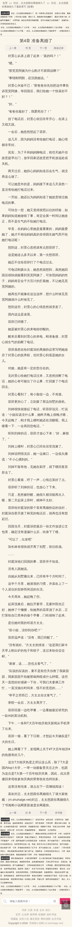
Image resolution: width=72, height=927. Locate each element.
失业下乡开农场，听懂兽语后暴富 (45, 868)
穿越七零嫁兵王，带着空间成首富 (38, 837)
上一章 (12, 48)
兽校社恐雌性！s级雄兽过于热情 (44, 875)
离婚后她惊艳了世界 (24, 854)
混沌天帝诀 (39, 819)
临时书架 (51, 914)
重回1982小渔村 (61, 823)
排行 (47, 910)
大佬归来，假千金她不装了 (49, 840)
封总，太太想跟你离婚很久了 (29, 3)
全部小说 (24, 918)
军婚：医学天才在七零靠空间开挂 (45, 844)
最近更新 (35, 918)
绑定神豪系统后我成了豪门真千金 (20, 851)
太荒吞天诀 (59, 819)
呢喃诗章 (42, 830)
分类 (30, 910)
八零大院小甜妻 (20, 17)
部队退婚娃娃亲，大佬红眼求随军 (24, 858)
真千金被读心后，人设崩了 (49, 847)
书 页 (28, 48)
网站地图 (46, 918)
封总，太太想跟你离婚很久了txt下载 (47, 886)
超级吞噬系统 (18, 823)
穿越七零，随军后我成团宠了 (48, 879)
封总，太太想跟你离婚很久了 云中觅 (15, 27)
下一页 (43, 48)
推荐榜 (33, 914)
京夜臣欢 (64, 861)
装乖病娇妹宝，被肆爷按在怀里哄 (17, 875)
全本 (41, 910)
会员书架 (56, 918)
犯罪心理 (10, 830)
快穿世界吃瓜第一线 (22, 844)
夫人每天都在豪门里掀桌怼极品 (51, 858)
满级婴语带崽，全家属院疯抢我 (32, 861)
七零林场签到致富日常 (35, 865)
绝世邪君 (23, 826)
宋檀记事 (19, 837)
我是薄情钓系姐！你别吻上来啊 (23, 879)
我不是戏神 (39, 823)
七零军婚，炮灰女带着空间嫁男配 (26, 20)
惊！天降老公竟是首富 (44, 13)
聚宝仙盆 (7, 823)
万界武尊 (49, 823)
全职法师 (49, 819)
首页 (5, 3)
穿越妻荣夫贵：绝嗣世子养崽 (39, 826)
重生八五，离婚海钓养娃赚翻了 (40, 17)
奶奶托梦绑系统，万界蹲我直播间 (29, 872)
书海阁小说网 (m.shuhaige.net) (46, 923)
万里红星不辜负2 (52, 861)
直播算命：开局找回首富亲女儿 (47, 851)
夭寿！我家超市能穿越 (42, 854)
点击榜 (25, 914)
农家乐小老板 (60, 13)
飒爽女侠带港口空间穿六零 (45, 833)
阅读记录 (59, 48)
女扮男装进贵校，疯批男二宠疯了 (17, 868)
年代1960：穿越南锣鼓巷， (26, 830)
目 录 (28, 812)
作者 (36, 910)
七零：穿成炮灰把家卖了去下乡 (25, 847)
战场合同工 (29, 823)
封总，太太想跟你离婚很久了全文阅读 (47, 27)
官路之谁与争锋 (59, 826)
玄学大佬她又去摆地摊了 (50, 20)
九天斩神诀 (52, 830)
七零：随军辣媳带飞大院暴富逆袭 (24, 840)
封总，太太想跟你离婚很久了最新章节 (41, 31)
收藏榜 (42, 914)
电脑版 (14, 918)
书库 (24, 910)
